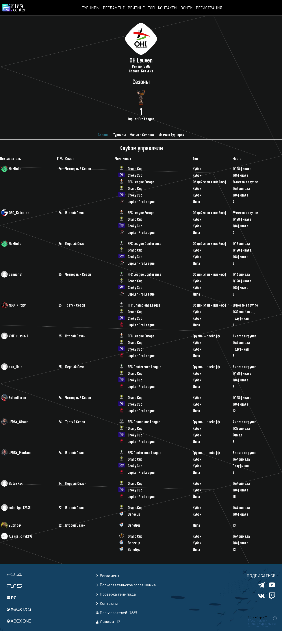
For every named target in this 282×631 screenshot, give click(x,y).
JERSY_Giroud (18, 421)
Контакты (167, 7)
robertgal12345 (19, 507)
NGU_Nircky (17, 305)
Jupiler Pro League (141, 201)
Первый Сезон (75, 243)
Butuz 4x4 (15, 483)
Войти (186, 7)
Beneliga (134, 525)
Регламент (114, 7)
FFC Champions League (144, 305)
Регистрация (209, 7)
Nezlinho (15, 168)
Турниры (91, 7)
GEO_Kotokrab (19, 212)
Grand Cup (135, 168)
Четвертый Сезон (78, 168)
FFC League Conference (144, 243)
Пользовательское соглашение (128, 584)
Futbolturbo (17, 397)
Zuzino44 (15, 525)
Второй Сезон (75, 212)
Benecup (134, 514)
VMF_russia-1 (18, 336)
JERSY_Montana (20, 452)
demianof (15, 274)
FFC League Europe (141, 182)
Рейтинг (136, 7)
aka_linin (15, 366)
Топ (151, 7)
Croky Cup (135, 175)
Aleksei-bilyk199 (20, 536)
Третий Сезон (75, 305)
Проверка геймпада (118, 594)
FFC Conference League (144, 366)
